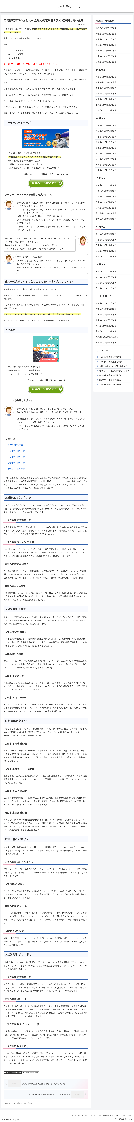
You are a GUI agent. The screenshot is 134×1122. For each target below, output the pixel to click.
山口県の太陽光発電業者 (106, 251)
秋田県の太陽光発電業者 (106, 51)
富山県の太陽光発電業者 (106, 148)
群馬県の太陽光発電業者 (106, 105)
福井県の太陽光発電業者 (106, 159)
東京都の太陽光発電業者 (106, 77)
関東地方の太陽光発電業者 (110, 384)
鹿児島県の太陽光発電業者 (107, 337)
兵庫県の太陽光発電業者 (106, 197)
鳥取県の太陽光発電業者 (106, 234)
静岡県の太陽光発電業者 (106, 131)
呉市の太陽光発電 (15, 445)
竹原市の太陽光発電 (16, 451)
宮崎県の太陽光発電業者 (106, 331)
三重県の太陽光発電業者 (106, 202)
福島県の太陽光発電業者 (106, 62)
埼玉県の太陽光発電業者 (106, 88)
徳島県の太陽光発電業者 (106, 271)
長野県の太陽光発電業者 (106, 165)
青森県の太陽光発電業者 (106, 34)
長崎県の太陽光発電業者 (106, 315)
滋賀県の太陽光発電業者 (106, 219)
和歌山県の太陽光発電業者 (107, 213)
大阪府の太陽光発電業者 (106, 185)
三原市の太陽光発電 (16, 457)
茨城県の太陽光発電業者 (106, 94)
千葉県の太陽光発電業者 (106, 110)
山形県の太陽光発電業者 (106, 56)
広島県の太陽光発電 (16, 469)
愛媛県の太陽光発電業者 (106, 283)
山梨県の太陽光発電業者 (106, 137)
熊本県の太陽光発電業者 (106, 320)
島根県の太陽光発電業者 (106, 240)
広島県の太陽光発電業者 (31, 1072)
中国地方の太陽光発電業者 (13, 1072)
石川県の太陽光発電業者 (106, 153)
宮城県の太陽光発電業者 (106, 45)
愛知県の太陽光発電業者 (106, 125)
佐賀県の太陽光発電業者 (106, 309)
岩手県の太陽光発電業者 (106, 39)
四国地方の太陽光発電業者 (110, 375)
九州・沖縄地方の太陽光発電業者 (113, 366)
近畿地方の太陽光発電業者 (110, 380)
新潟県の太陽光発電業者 (106, 142)
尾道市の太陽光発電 (16, 463)
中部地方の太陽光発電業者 (110, 362)
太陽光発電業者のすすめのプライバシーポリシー (115, 1115)
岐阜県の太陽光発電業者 (106, 170)
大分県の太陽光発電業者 (106, 326)
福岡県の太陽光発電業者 (106, 303)
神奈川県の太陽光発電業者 (107, 82)
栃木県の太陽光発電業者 (106, 99)
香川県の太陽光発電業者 (106, 277)
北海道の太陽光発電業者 (106, 28)
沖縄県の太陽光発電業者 (106, 343)
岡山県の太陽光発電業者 (106, 245)
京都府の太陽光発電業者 (106, 191)
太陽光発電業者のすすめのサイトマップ (83, 1115)
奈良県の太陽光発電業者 (106, 208)
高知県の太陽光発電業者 (106, 288)
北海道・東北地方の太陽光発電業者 (114, 371)
